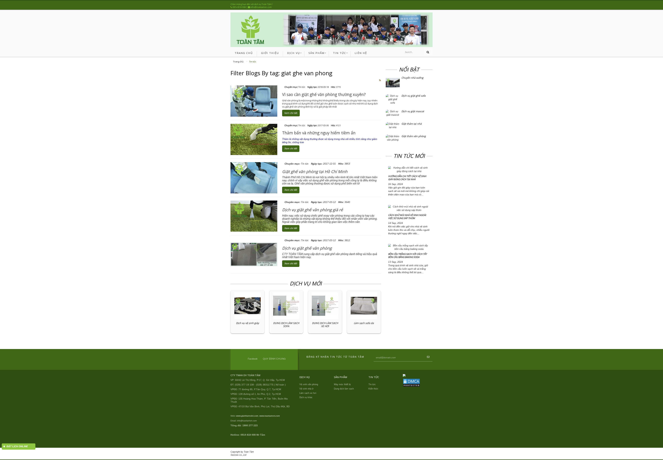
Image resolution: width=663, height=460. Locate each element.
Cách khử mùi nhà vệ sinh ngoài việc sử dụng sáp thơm (407, 216)
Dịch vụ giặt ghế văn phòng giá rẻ (312, 209)
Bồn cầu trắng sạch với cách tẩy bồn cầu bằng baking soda (407, 255)
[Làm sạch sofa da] (364, 305)
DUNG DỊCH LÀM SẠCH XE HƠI (325, 325)
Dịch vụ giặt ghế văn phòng (307, 248)
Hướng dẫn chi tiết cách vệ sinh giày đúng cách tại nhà (407, 178)
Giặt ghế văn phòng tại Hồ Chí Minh (314, 171)
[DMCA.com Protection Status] (411, 382)
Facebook (253, 358)
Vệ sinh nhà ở (306, 388)
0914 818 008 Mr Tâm (253, 434)
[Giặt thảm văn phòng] (393, 138)
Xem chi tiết (290, 113)
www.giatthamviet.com (247, 416)
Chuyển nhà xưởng (412, 77)
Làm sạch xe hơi (307, 393)
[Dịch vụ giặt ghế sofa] (393, 99)
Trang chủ (238, 61)
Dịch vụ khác (306, 397)
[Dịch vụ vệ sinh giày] (247, 305)
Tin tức (252, 61)
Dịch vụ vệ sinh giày (247, 323)
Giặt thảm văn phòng (413, 136)
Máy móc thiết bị (342, 384)
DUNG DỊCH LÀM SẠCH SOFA (286, 325)
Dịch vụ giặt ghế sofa (413, 95)
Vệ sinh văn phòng (308, 384)
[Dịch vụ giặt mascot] (393, 113)
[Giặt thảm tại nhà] (393, 125)
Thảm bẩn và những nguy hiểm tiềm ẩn (318, 133)
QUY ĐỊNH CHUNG (274, 358)
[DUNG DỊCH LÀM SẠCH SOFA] (286, 305)
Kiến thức (373, 388)
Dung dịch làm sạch (344, 388)
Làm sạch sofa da (364, 323)
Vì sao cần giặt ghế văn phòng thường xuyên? (324, 94)
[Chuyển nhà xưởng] (393, 82)
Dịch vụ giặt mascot (412, 111)
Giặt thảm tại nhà (411, 123)
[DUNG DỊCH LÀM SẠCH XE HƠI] (325, 305)
